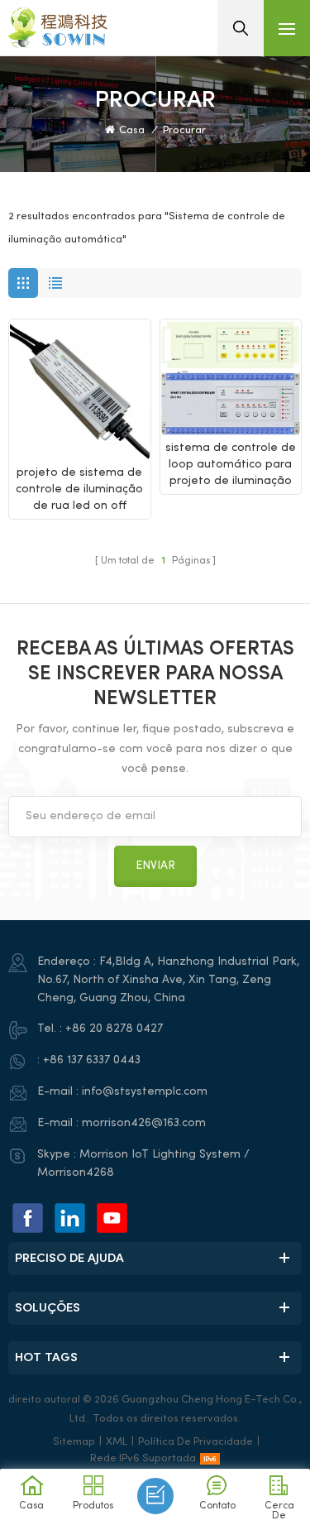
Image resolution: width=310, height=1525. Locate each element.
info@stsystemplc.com (144, 1091)
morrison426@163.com (144, 1123)
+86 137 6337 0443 (92, 1060)
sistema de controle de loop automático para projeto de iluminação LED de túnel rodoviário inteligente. (230, 466)
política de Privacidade (195, 1442)
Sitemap (74, 1442)
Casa (132, 131)
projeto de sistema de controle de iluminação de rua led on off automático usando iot (80, 491)
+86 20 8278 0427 (114, 1029)
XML (116, 1442)
